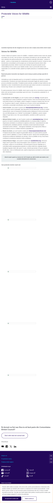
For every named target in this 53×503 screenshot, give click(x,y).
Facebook (6, 470)
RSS (30, 476)
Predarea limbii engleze (7, 462)
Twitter (31, 470)
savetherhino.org (36, 140)
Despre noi (4, 455)
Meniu (3, 7)
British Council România (4, 3)
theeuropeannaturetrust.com (37, 131)
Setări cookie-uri (29, 498)
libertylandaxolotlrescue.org (34, 107)
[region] (26, 493)
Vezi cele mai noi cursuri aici (15, 435)
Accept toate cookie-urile (11, 498)
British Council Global (6, 482)
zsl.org (37, 97)
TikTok (5, 476)
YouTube (6, 473)
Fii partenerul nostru (6, 459)
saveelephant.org (38, 119)
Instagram (31, 473)
